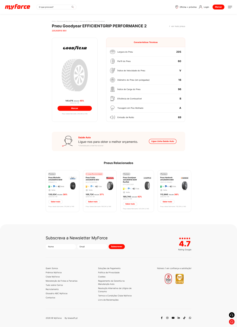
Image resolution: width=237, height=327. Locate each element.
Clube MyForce (53, 276)
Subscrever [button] (116, 246)
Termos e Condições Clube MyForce (115, 295)
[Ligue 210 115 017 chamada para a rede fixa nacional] (232, 315)
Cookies (101, 276)
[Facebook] (161, 318)
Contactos (50, 297)
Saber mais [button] (55, 202)
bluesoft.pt (73, 318)
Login (206, 7)
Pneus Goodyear (99, 21)
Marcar (218, 7)
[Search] (73, 7)
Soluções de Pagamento (109, 268)
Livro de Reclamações (108, 300)
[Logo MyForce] (17, 7)
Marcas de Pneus (86, 21)
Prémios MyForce (54, 272)
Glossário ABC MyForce (56, 293)
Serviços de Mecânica (64, 21)
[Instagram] (167, 318)
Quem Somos (52, 268)
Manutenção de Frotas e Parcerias (61, 281)
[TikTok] (184, 318)
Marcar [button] (74, 108)
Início (54, 21)
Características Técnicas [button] (146, 42)
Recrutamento (52, 289)
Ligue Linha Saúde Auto (162, 141)
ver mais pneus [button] (178, 26)
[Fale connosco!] (232, 322)
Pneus (76, 21)
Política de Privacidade (108, 272)
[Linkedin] (179, 318)
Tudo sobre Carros (54, 285)
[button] (186, 7)
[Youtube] (173, 318)
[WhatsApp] (190, 318)
